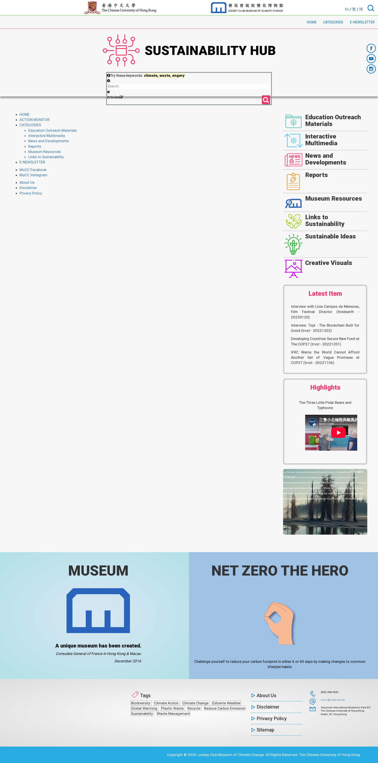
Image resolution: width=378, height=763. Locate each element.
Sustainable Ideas (330, 236)
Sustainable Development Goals (311, 498)
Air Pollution (289, 472)
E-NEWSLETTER (362, 22)
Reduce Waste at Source (294, 493)
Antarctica (301, 472)
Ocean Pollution (359, 482)
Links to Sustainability (46, 157)
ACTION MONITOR (34, 119)
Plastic (311, 488)
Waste (342, 498)
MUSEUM (98, 570)
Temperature (332, 498)
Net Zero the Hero (279, 570)
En (347, 9)
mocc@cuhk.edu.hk (333, 699)
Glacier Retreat (307, 482)
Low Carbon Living (343, 482)
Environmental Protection (347, 477)
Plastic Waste (323, 488)
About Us (27, 182)
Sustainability (345, 493)
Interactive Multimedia (46, 135)
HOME (312, 22)
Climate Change (195, 703)
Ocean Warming (290, 488)
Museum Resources (44, 151)
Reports (34, 146)
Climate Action (343, 472)
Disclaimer (28, 188)
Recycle (335, 488)
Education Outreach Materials (52, 130)
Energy (331, 477)
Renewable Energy (315, 493)
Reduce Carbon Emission (351, 488)
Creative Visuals (328, 262)
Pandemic (303, 488)
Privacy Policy (30, 193)
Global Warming (324, 482)
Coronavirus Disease (306, 477)
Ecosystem (322, 477)
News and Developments (48, 141)
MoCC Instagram (33, 175)
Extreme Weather (291, 482)
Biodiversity (312, 472)
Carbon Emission (327, 472)
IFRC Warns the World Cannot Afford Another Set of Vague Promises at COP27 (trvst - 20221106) (325, 357)
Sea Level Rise (331, 493)
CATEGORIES (333, 22)
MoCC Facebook (32, 170)
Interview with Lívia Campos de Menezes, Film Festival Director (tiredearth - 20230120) (325, 311)
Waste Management (355, 498)
